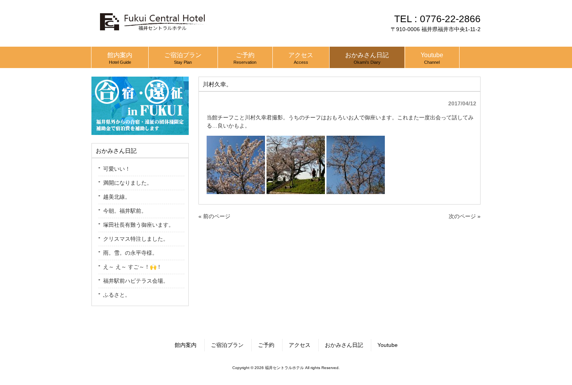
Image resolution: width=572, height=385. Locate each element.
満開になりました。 (127, 183)
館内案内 (186, 345)
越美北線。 (116, 197)
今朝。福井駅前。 (125, 211)
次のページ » (465, 216)
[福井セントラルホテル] (151, 34)
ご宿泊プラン (227, 345)
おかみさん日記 (344, 345)
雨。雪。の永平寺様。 (130, 253)
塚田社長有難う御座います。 (138, 225)
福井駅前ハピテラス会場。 (135, 281)
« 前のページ (214, 216)
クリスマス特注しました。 (135, 239)
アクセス (300, 345)
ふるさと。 (116, 295)
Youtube (387, 345)
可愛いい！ (116, 169)
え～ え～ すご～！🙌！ (132, 267)
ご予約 (266, 345)
